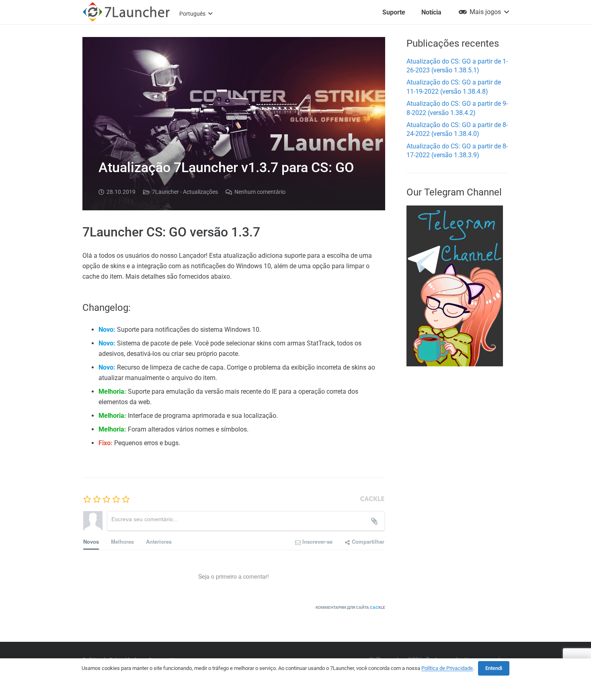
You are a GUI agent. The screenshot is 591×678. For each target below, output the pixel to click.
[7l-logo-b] (126, 12)
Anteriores (159, 541)
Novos (91, 541)
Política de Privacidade (447, 668)
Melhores (122, 541)
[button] (196, 13)
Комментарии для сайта (350, 607)
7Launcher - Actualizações (185, 192)
